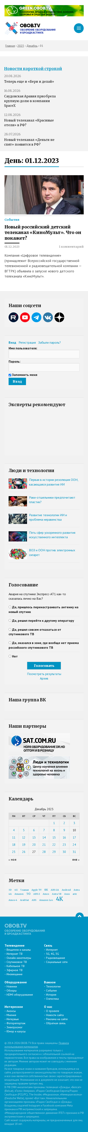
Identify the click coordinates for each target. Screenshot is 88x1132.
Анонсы (11, 1011)
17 (74, 837)
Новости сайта (55, 1015)
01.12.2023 (12, 246)
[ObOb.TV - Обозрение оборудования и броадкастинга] (30, 28)
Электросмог (15, 1027)
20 (34, 845)
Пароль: (14, 361)
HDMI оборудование (20, 994)
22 (54, 845)
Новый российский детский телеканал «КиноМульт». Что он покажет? (43, 232)
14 (44, 837)
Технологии (53, 986)
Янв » (76, 859)
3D (10, 890)
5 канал (24, 890)
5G (28, 894)
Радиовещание (55, 958)
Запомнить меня (24, 375)
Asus (67, 894)
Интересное (14, 1007)
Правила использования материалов (37, 1044)
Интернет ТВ (15, 954)
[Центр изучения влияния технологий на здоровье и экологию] (44, 15)
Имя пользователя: (23, 348)
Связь (48, 945)
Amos (46, 894)
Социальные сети (57, 962)
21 (44, 845)
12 (23, 837)
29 (54, 852)
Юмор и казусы (16, 1031)
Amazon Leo (46, 900)
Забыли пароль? (49, 342)
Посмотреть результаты (44, 674)
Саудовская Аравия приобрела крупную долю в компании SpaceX (30, 101)
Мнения (11, 1015)
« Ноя (12, 859)
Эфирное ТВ (15, 970)
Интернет (52, 950)
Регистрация (27, 342)
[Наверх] (80, 917)
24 (74, 845)
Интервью (13, 1019)
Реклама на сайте (57, 1019)
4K (59, 899)
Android (66, 890)
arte (75, 894)
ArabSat (24, 900)
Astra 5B (56, 894)
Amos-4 (13, 900)
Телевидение (15, 945)
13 (34, 837)
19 (23, 845)
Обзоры (12, 990)
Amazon (19, 894)
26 (23, 852)
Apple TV (37, 890)
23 (64, 845)
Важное (50, 982)
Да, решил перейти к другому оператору (43, 620)
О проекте (52, 1011)
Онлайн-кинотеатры (19, 958)
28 (44, 852)
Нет (15, 656)
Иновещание (15, 974)
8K (46, 889)
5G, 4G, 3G (52, 954)
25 (13, 852)
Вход (12, 342)
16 (64, 837)
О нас (48, 1007)
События (12, 220)
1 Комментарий (71, 246)
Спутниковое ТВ (17, 962)
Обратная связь (55, 1023)
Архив (44, 678)
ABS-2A (55, 890)
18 (13, 845)
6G (16, 890)
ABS (34, 900)
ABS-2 (36, 894)
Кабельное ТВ (16, 966)
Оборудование (16, 982)
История (51, 994)
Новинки (12, 986)
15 (54, 837)
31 (74, 852)
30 (64, 852)
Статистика (52, 999)
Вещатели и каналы (19, 950)
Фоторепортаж (16, 1023)
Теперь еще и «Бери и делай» (29, 82)
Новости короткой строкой (33, 68)
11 (13, 837)
